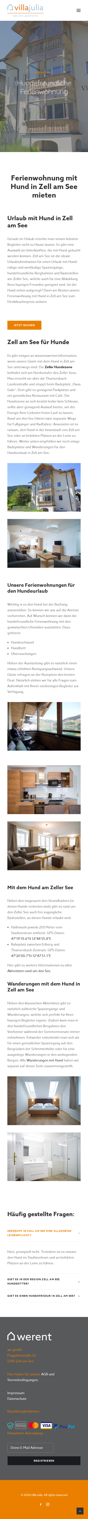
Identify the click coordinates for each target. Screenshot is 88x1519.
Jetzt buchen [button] (24, 325)
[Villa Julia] (25, 10)
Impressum (16, 1393)
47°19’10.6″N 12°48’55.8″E (31, 938)
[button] (78, 10)
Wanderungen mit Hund (45, 1060)
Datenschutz (16, 1398)
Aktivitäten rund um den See (28, 971)
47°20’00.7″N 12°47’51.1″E (31, 955)
